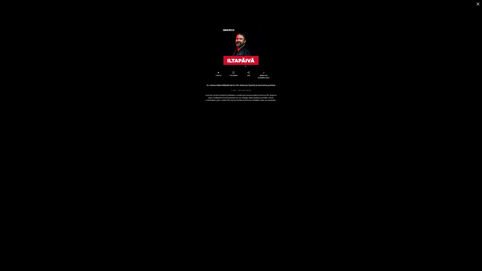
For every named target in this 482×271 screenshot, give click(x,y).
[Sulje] (477, 4)
